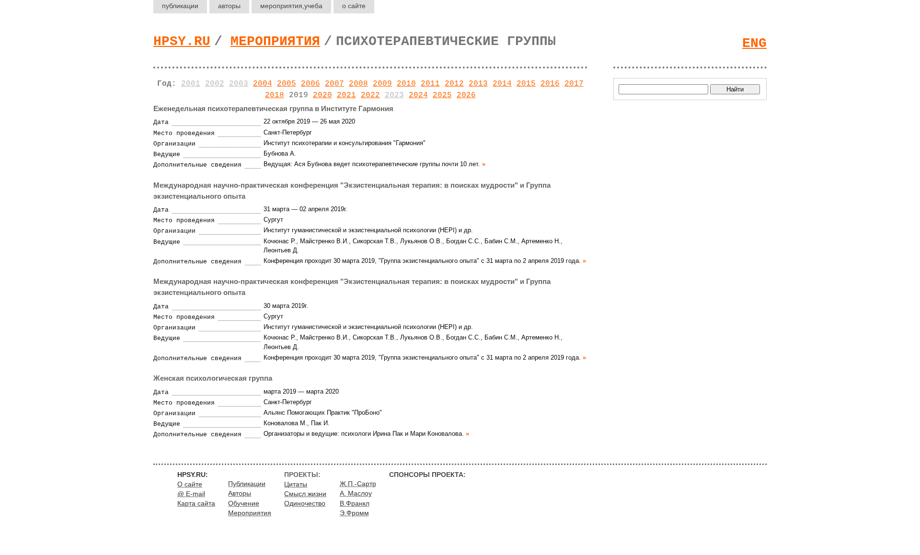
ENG (754, 43)
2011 (430, 83)
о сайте (354, 6)
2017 (574, 83)
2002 (214, 83)
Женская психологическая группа (212, 378)
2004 (262, 83)
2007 (334, 83)
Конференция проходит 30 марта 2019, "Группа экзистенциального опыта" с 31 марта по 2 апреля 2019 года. (422, 260)
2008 (358, 83)
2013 (478, 83)
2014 (502, 83)
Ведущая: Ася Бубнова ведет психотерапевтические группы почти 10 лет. (372, 164)
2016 (550, 83)
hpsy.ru (181, 41)
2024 (418, 95)
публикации (180, 6)
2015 (526, 83)
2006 (310, 83)
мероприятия (291, 6)
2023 (394, 95)
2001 (190, 83)
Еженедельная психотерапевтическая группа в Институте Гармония (273, 108)
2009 (382, 83)
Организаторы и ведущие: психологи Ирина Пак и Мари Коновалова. (364, 433)
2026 (466, 95)
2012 (454, 83)
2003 (238, 83)
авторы (229, 6)
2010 (406, 83)
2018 (274, 95)
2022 (370, 95)
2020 (322, 95)
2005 (286, 83)
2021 (346, 95)
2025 (442, 95)
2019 (298, 95)
